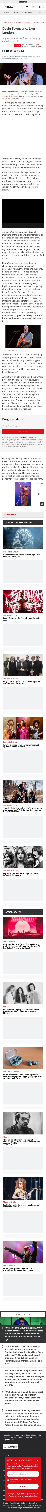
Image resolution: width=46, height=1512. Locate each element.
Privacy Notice (31, 440)
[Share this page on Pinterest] (15, 51)
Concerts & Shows (38, 22)
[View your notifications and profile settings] (27, 6)
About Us (6, 1456)
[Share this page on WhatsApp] (11, 51)
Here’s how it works (21, 59)
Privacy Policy (31, 1495)
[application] (23, 211)
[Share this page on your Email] (22, 51)
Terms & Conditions (21, 1496)
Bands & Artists (8, 22)
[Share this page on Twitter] (7, 51)
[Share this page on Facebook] (3, 51)
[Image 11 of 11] (39, 493)
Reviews (18, 45)
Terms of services (29, 437)
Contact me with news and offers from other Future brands (23, 1480)
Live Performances (22, 22)
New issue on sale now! (23, 12)
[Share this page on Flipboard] (18, 51)
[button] (2, 6)
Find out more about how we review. (13, 98)
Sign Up (23, 1486)
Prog (37, 44)
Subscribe (34, 6)
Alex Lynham (29, 44)
